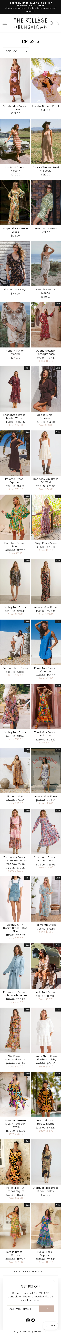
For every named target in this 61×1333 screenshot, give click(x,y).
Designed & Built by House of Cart (30, 1331)
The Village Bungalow (29, 1271)
